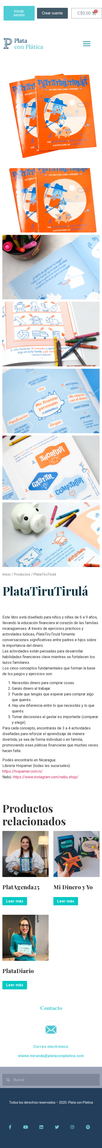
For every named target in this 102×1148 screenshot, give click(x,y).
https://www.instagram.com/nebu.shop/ (46, 777)
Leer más (14, 901)
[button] (19, 13)
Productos (22, 574)
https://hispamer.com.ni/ (22, 771)
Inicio (6, 574)
